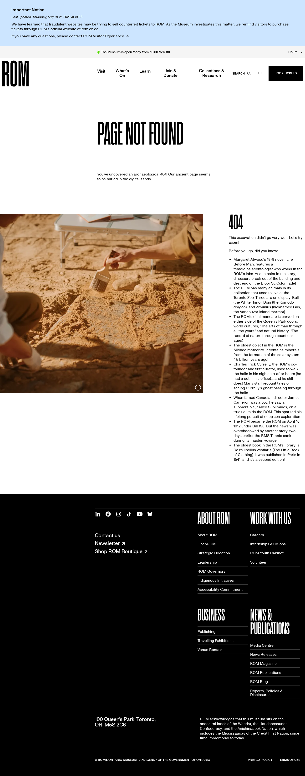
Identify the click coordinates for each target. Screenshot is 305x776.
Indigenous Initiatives (216, 580)
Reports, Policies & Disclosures (266, 693)
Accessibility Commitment (220, 589)
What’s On (122, 73)
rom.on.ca (89, 29)
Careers (257, 535)
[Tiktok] (129, 514)
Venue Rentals (210, 649)
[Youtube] (139, 514)
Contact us (107, 535)
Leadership (207, 562)
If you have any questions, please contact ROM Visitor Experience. (68, 36)
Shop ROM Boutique (118, 552)
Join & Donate (170, 73)
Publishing (206, 631)
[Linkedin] (98, 514)
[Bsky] (150, 514)
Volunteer (258, 562)
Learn (145, 71)
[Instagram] (119, 514)
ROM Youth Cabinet (267, 553)
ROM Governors (211, 571)
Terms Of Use (289, 760)
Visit (101, 71)
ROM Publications (265, 672)
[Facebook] (108, 514)
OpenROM (207, 544)
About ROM (207, 535)
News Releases (263, 654)
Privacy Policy (260, 760)
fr (260, 73)
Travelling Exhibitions (216, 640)
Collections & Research (211, 73)
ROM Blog (259, 681)
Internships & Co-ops (268, 544)
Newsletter (107, 543)
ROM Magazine (263, 663)
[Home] (26, 73)
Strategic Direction (214, 553)
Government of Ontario (189, 760)
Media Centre (262, 645)
